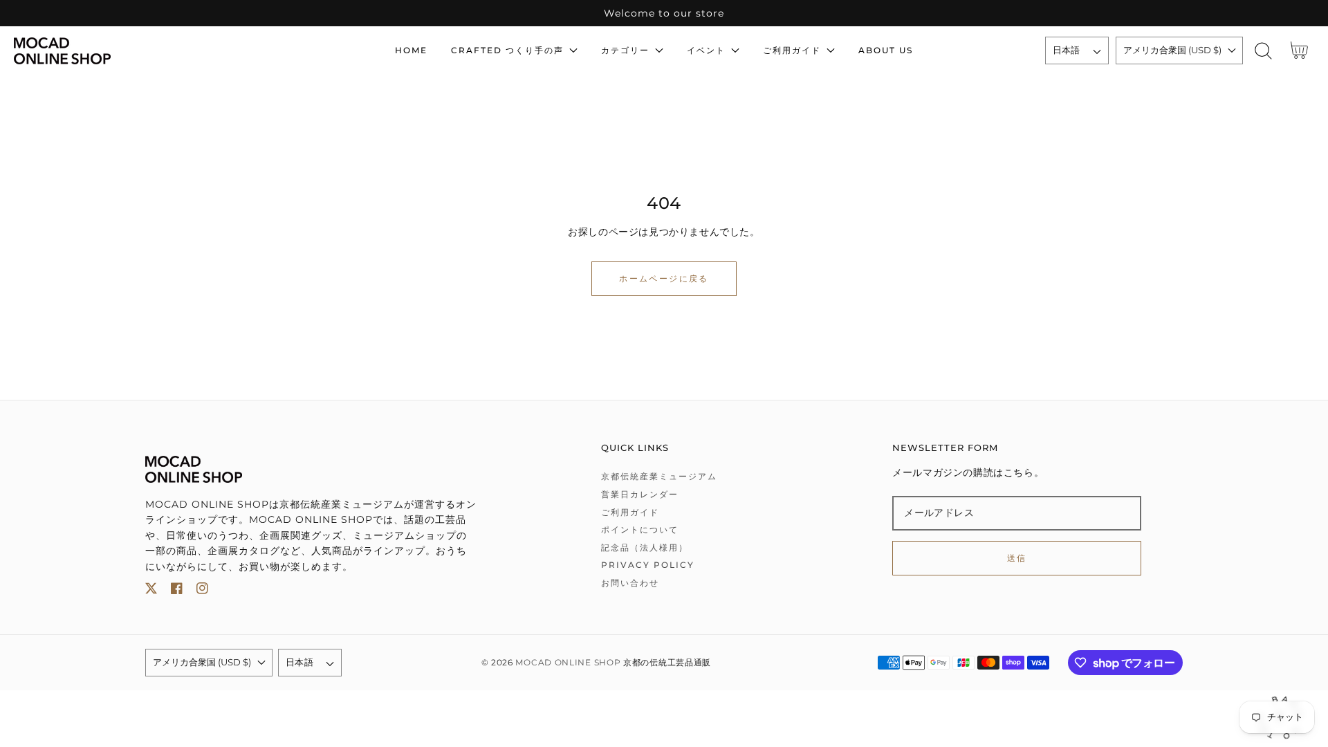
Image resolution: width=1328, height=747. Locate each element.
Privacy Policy (647, 565)
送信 (1017, 558)
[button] (1263, 50)
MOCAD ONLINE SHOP (567, 662)
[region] (664, 13)
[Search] (1263, 50)
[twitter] (151, 591)
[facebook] (177, 591)
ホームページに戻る (664, 278)
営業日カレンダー (640, 494)
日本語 (1066, 49)
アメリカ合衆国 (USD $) (1172, 49)
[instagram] (202, 591)
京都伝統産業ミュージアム (659, 476)
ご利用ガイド (630, 512)
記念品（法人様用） (644, 547)
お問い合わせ (630, 583)
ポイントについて (640, 529)
